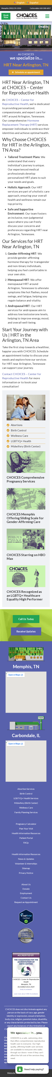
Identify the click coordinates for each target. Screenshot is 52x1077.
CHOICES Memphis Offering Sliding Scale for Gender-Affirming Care (25, 518)
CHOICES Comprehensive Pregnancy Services (25, 479)
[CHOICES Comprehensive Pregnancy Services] (26, 461)
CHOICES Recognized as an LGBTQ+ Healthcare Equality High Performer (25, 595)
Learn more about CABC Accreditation (26, 994)
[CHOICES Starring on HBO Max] (26, 539)
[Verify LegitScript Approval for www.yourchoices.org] (26, 923)
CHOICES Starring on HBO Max (26, 557)
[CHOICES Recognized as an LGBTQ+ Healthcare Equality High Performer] (26, 576)
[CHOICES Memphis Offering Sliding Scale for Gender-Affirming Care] (26, 498)
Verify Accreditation (26, 989)
